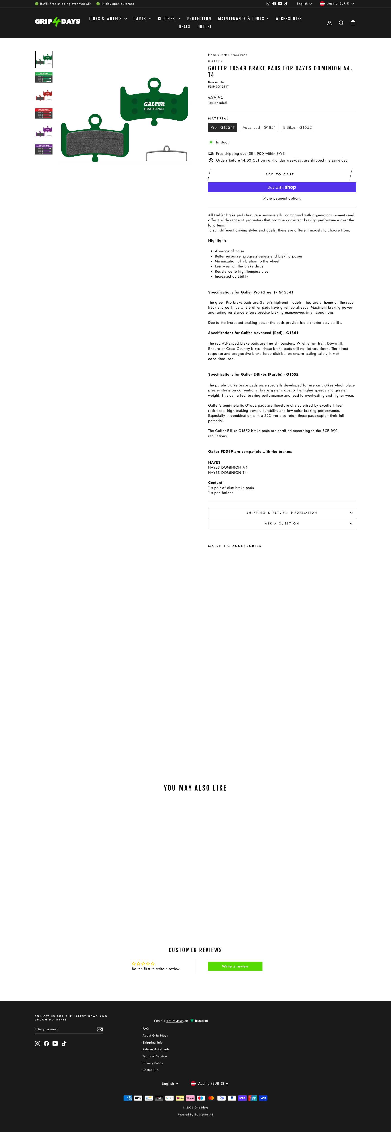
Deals (185, 26)
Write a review (235, 966)
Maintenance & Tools (242, 18)
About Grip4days (155, 1035)
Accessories (289, 18)
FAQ (146, 1028)
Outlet (205, 26)
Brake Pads (239, 54)
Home (212, 54)
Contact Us (150, 1070)
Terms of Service (155, 1056)
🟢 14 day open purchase (115, 3)
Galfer (215, 61)
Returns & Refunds (156, 1049)
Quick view (73, 874)
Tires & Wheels (106, 18)
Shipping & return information (282, 512)
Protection (199, 18)
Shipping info (153, 1042)
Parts (141, 18)
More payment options (282, 198)
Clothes (167, 18)
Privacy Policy (153, 1063)
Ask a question (282, 523)
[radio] (222, 127)
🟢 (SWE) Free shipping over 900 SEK (63, 3)
